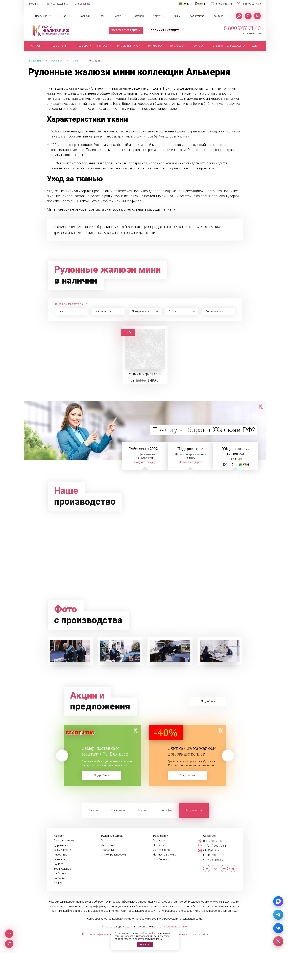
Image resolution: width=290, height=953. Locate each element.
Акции (177, 16)
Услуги (157, 16)
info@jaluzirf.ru (224, 4)
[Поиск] (239, 16)
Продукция (41, 16)
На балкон (60, 873)
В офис (58, 883)
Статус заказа (82, 4)
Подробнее (101, 775)
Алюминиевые (62, 850)
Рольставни (118, 810)
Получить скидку (165, 30)
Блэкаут (106, 840)
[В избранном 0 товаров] (248, 16)
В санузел (159, 840)
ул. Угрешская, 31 (60, 4)
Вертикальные (62, 868)
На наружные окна (164, 854)
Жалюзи (93, 810)
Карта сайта (200, 934)
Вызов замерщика (125, 30)
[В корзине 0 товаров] (257, 16)
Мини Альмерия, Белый (145, 374)
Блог (101, 16)
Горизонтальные (64, 840)
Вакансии (84, 16)
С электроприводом (113, 854)
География (166, 810)
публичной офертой (175, 926)
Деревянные (61, 845)
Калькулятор (197, 16)
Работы (118, 16)
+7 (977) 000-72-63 (252, 33)
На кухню (59, 878)
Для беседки (161, 859)
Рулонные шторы (112, 836)
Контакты (219, 16)
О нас (63, 16)
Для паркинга (161, 850)
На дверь (59, 864)
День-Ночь (108, 845)
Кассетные (60, 854)
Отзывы (139, 16)
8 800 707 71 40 (242, 28)
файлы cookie (147, 933)
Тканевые (59, 859)
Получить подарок (190, 462)
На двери (158, 845)
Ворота (142, 810)
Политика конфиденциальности (101, 934)
